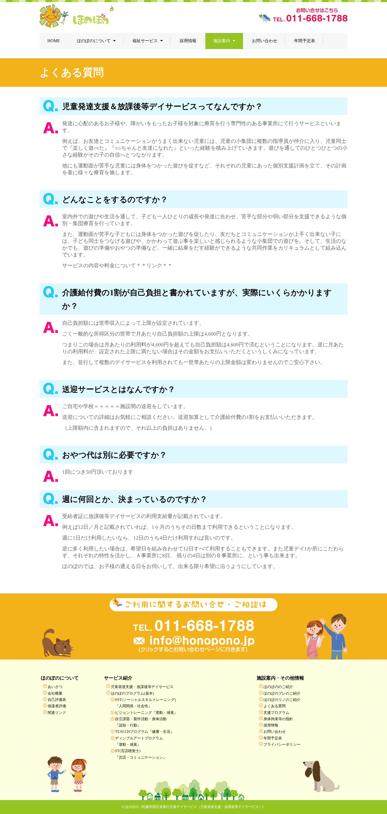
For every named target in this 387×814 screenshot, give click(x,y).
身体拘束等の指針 (278, 719)
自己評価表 (57, 699)
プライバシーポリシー (282, 744)
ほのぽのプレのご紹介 (282, 693)
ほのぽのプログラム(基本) (132, 693)
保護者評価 (57, 706)
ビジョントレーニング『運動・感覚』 (146, 712)
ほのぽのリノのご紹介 (282, 699)
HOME (53, 40)
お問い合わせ (264, 40)
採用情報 (188, 40)
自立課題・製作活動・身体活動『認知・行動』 (141, 722)
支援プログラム (276, 712)
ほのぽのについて (94, 40)
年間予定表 (304, 40)
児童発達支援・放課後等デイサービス (142, 687)
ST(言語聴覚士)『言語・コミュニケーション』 (141, 754)
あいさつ (55, 687)
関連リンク (57, 712)
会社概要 (55, 693)
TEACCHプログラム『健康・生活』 (144, 731)
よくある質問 (275, 706)
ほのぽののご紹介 (278, 687)
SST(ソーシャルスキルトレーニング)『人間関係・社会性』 (145, 702)
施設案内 (221, 40)
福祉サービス (145, 40)
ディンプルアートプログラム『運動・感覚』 (139, 741)
